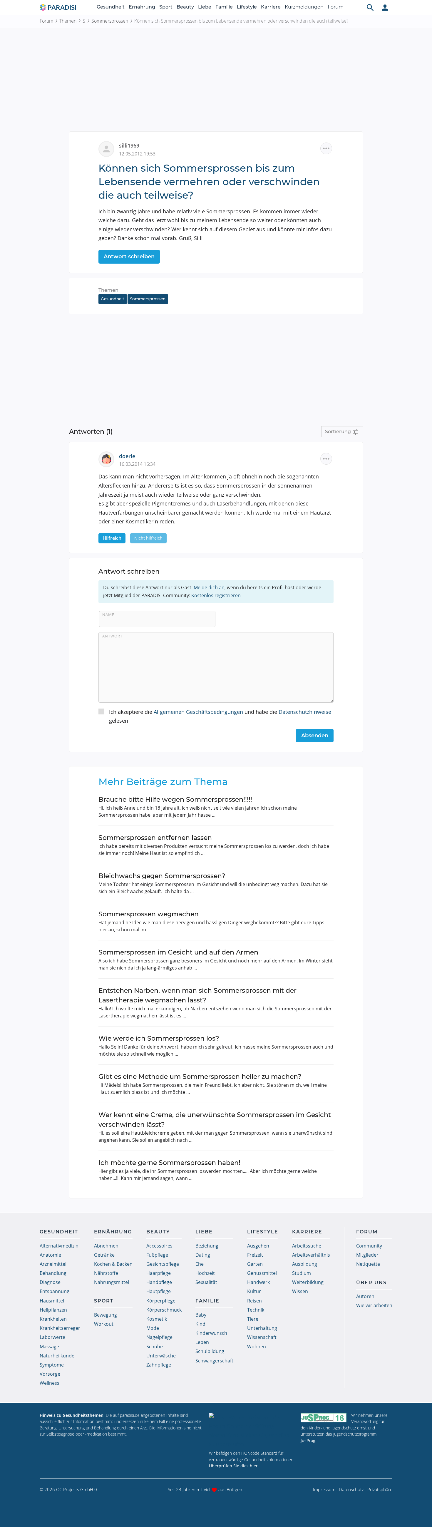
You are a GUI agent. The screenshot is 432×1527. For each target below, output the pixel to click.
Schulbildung (209, 1351)
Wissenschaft (262, 1337)
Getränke (104, 1255)
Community (369, 1246)
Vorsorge (50, 1374)
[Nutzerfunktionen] (385, 7)
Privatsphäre (379, 1489)
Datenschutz (351, 1489)
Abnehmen (106, 1246)
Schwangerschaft (214, 1360)
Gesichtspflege (162, 1264)
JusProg (308, 1440)
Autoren (365, 1296)
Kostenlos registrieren (216, 595)
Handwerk (258, 1282)
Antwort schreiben (129, 256)
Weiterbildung (308, 1282)
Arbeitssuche (306, 1246)
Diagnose (50, 1282)
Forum (336, 7)
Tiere (252, 1319)
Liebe (204, 7)
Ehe (199, 1264)
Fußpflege (157, 1255)
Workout (103, 1324)
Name (108, 614)
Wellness (49, 1383)
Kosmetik (156, 1319)
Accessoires (159, 1246)
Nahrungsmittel (111, 1282)
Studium (301, 1273)
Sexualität (206, 1282)
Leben (202, 1342)
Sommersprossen (109, 21)
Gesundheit (111, 7)
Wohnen (256, 1346)
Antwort (112, 636)
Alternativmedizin (59, 1246)
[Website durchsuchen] (370, 7)
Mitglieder (367, 1255)
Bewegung (105, 1315)
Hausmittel (52, 1300)
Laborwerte (52, 1337)
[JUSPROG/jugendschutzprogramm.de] (323, 1418)
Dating (202, 1255)
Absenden (314, 735)
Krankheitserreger (60, 1328)
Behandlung (53, 1273)
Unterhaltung (262, 1328)
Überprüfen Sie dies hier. (234, 1466)
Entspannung (54, 1291)
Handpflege (159, 1282)
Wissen (300, 1291)
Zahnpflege (158, 1365)
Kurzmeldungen (304, 7)
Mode (152, 1328)
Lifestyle (247, 7)
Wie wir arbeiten (374, 1305)
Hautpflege (158, 1291)
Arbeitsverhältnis (311, 1255)
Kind (200, 1324)
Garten (255, 1264)
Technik (255, 1310)
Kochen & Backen (113, 1264)
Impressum (324, 1489)
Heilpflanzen (53, 1310)
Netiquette (368, 1264)
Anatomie (50, 1255)
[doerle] (108, 458)
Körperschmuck (164, 1310)
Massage (49, 1346)
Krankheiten (53, 1319)
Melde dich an (209, 587)
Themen (67, 21)
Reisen (254, 1300)
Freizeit (255, 1255)
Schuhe (154, 1346)
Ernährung (142, 7)
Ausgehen (258, 1246)
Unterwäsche (161, 1355)
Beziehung (206, 1246)
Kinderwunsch (211, 1333)
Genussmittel (262, 1273)
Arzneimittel (53, 1264)
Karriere (271, 7)
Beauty (185, 7)
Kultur (254, 1291)
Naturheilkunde (57, 1355)
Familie (224, 7)
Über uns (371, 1282)
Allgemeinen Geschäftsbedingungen (198, 711)
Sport (166, 7)
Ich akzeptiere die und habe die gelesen (220, 716)
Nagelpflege (159, 1337)
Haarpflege (158, 1273)
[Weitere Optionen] (326, 148)
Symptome (52, 1365)
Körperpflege (160, 1300)
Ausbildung (304, 1264)
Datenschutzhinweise (305, 711)
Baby (200, 1315)
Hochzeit (205, 1273)
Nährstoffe (106, 1273)
